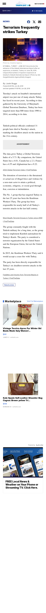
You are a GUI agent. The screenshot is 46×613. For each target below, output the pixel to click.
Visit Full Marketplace (35, 301)
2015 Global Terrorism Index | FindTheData (20, 170)
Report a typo (9, 285)
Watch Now (39, 4)
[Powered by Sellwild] (39, 445)
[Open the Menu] (4, 4)
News (6, 21)
